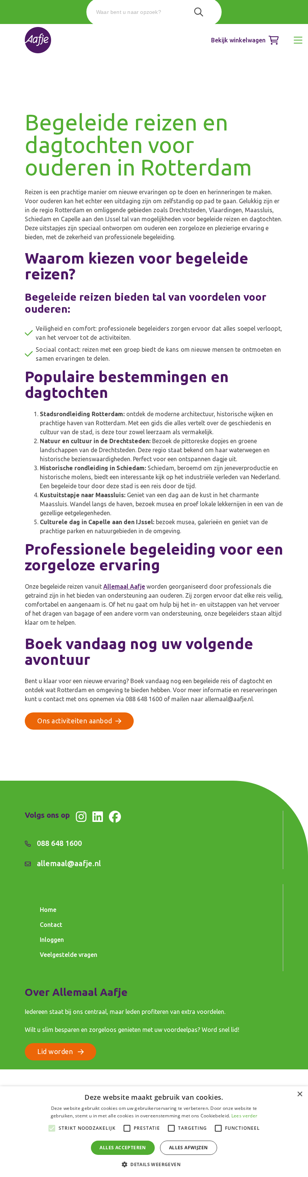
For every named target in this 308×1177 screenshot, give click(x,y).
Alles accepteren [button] (123, 1147)
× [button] (299, 1094)
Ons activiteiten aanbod (74, 720)
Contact (51, 924)
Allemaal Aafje (124, 586)
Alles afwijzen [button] (188, 1147)
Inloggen (52, 939)
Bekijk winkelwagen (238, 40)
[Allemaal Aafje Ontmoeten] (38, 40)
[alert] (154, 1131)
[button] (154, 1164)
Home (48, 909)
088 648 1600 (59, 843)
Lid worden (56, 1051)
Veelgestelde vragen (68, 954)
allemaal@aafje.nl (69, 863)
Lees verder (244, 1116)
